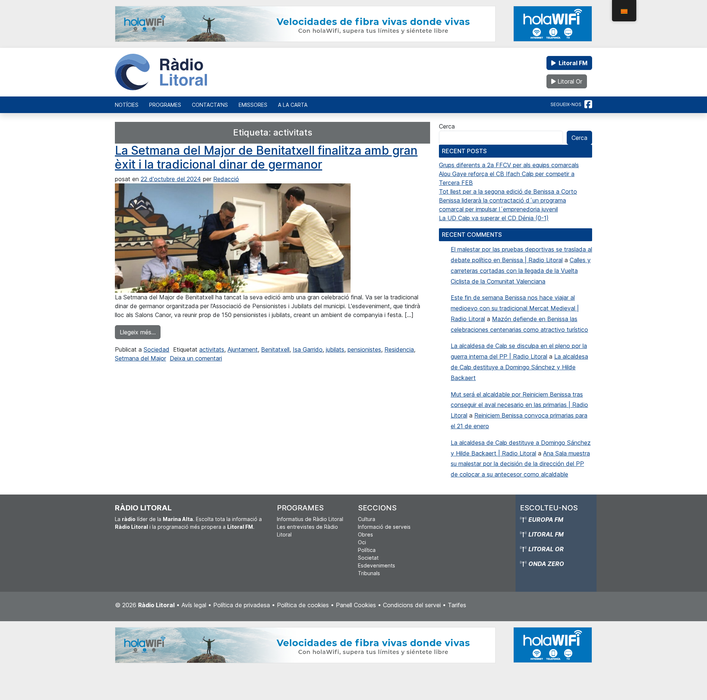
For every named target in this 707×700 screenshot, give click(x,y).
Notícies (126, 105)
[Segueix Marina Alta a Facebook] (588, 104)
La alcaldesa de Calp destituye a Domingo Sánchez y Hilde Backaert (519, 367)
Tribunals (369, 573)
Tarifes (457, 605)
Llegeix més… (140, 332)
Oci (362, 542)
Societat (368, 558)
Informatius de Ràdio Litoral (310, 519)
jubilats (335, 349)
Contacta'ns (210, 105)
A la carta (292, 105)
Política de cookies (303, 605)
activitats (211, 349)
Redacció (226, 179)
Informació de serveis (384, 527)
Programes (165, 105)
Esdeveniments (376, 565)
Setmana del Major (140, 358)
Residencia (399, 349)
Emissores (253, 105)
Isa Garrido (308, 349)
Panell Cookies (356, 605)
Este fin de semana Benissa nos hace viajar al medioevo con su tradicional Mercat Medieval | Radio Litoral (515, 308)
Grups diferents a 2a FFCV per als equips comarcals (509, 165)
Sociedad (156, 349)
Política (367, 550)
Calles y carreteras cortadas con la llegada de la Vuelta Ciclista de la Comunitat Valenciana (521, 270)
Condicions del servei (412, 605)
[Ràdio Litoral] (161, 72)
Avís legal (194, 605)
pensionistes (364, 349)
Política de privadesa (241, 605)
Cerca (447, 126)
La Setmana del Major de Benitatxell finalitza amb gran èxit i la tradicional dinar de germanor (266, 157)
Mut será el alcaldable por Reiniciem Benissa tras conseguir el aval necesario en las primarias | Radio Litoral (519, 405)
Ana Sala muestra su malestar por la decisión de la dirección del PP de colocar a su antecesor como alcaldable (520, 464)
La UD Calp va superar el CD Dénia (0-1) (494, 218)
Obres (365, 534)
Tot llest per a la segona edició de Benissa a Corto (508, 191)
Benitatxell (275, 349)
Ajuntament (243, 349)
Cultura (366, 519)
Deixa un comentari (196, 358)
